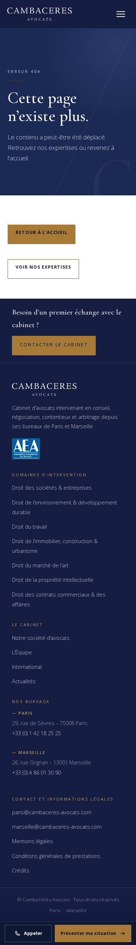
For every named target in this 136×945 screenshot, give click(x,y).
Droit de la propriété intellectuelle (52, 579)
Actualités (24, 681)
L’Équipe (22, 652)
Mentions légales (32, 841)
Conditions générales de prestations (56, 856)
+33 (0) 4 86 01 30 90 (36, 772)
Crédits (20, 870)
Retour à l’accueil (42, 232)
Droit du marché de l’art (40, 565)
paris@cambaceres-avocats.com (51, 812)
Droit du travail (29, 526)
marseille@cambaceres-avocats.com (57, 826)
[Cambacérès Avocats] (39, 14)
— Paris (22, 713)
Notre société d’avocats (41, 637)
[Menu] (121, 14)
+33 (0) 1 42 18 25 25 (36, 733)
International (27, 666)
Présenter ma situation (88, 933)
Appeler (33, 933)
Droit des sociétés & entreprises (52, 487)
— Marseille (29, 752)
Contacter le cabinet (54, 344)
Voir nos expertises (43, 267)
